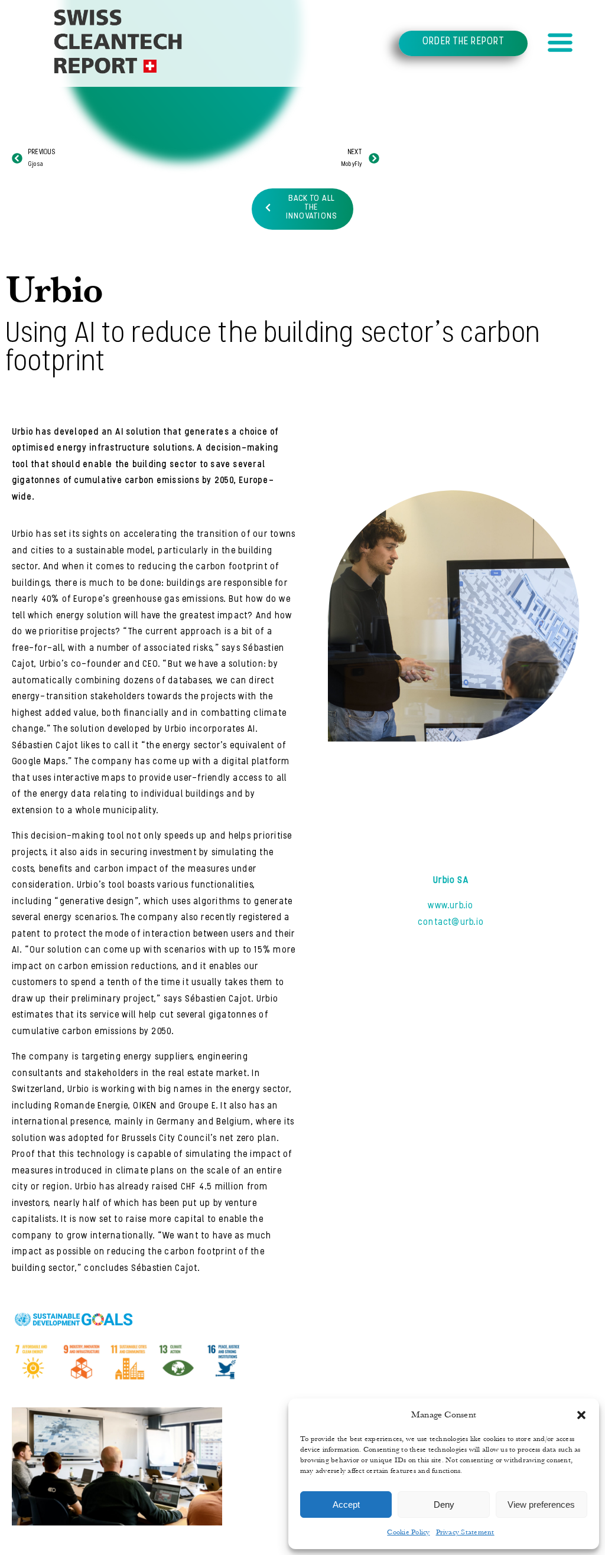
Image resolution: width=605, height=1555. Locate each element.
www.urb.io (450, 906)
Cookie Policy (408, 1532)
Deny (444, 1504)
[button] (581, 1415)
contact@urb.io (451, 922)
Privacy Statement (465, 1532)
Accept (346, 1504)
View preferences (541, 1504)
